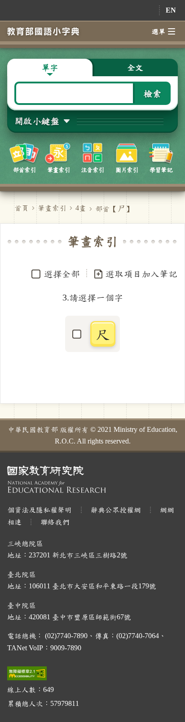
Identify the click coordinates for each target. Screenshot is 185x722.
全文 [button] (135, 67)
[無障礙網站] (27, 673)
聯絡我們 (54, 522)
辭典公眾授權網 (116, 509)
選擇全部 (62, 273)
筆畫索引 (52, 208)
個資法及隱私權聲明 (39, 509)
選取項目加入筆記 (141, 273)
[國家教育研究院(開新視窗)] (92, 479)
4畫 (80, 208)
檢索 (153, 93)
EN (171, 10)
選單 (158, 31)
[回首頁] (43, 31)
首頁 (21, 208)
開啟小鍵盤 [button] (36, 121)
